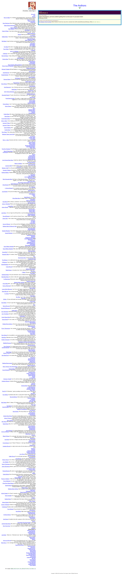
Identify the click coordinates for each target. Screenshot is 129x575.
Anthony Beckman (32, 561)
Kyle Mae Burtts (32, 554)
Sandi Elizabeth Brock (31, 555)
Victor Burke (33, 556)
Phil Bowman (33, 551)
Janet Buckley (32, 563)
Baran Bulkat (33, 550)
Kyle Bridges (33, 560)
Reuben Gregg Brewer (31, 552)
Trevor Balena (33, 565)
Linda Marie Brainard (31, 557)
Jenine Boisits (33, 559)
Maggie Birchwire (32, 564)
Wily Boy (34, 558)
